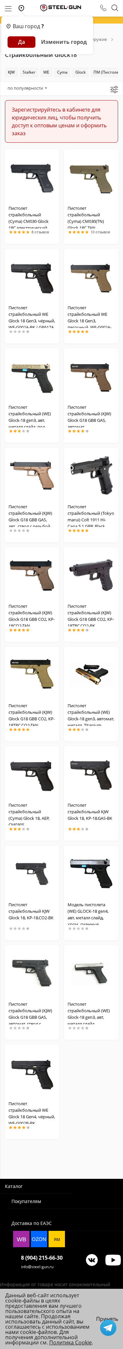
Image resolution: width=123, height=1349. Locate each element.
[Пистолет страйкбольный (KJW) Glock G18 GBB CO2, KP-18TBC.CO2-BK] (91, 575)
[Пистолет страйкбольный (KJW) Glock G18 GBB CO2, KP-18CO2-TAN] (32, 575)
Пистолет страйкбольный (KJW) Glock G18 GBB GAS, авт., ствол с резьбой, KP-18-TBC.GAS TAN (30, 520)
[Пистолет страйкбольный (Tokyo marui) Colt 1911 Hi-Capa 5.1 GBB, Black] (91, 475)
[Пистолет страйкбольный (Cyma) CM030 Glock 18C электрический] (32, 177)
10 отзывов (100, 232)
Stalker (29, 72)
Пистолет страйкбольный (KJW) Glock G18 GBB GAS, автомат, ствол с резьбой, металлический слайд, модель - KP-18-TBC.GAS (32, 1023)
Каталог (14, 1186)
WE (46, 72)
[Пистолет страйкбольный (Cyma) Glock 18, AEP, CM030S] (32, 774)
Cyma (62, 72)
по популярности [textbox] (25, 88)
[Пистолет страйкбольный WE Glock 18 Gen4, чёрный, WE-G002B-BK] (32, 1072)
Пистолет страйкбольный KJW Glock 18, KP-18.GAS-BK (90, 811)
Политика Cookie (70, 1342)
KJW (11, 72)
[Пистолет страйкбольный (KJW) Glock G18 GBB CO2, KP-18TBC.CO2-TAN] (32, 674)
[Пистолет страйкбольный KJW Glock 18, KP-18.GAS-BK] (91, 774)
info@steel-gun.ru (37, 1266)
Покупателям (26, 1201)
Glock (80, 72)
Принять (107, 1319)
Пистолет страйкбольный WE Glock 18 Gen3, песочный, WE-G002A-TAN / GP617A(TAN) (90, 321)
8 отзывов (40, 232)
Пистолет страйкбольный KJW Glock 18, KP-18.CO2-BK (31, 911)
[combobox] (27, 88)
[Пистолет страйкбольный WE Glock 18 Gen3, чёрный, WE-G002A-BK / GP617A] (32, 276)
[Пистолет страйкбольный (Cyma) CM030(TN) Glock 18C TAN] (91, 177)
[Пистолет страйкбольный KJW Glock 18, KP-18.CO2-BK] (32, 873)
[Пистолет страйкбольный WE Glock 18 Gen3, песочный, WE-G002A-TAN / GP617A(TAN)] (91, 276)
